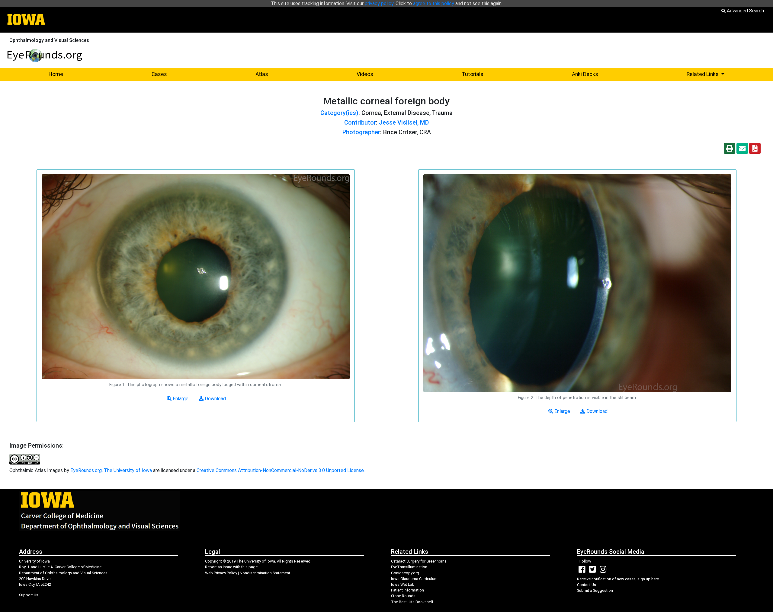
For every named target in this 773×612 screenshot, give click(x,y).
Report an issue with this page (231, 567)
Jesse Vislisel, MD (404, 122)
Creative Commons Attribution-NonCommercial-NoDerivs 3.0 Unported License (280, 470)
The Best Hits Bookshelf (412, 602)
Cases (159, 74)
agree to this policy (433, 3)
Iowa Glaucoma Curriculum (414, 578)
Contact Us (586, 584)
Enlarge (180, 398)
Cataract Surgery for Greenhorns (419, 561)
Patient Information (407, 590)
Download (215, 398)
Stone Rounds (403, 596)
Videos (365, 74)
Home (56, 74)
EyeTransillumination (409, 567)
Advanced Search (745, 11)
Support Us (28, 595)
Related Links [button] (727, 74)
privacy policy (379, 3)
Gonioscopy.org (405, 573)
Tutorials (472, 74)
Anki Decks (585, 74)
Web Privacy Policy (221, 573)
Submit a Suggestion (595, 590)
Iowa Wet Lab (403, 584)
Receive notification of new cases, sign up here (618, 579)
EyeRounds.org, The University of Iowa (111, 470)
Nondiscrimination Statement (265, 573)
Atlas (261, 74)
